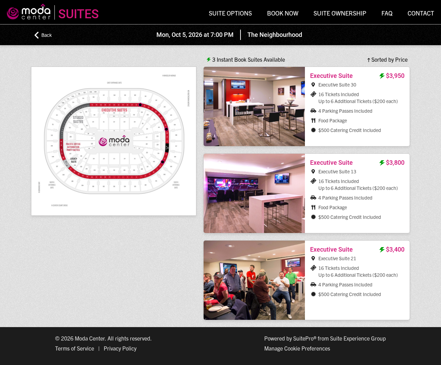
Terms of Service (74, 348)
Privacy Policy (120, 348)
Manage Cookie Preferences (297, 348)
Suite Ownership (340, 13)
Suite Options (230, 13)
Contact (421, 13)
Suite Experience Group (358, 338)
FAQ (386, 13)
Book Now (282, 13)
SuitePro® (304, 338)
